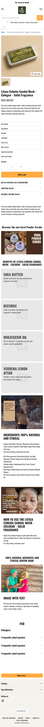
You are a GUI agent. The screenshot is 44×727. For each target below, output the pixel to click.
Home (3, 32)
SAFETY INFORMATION (22, 720)
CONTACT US (36, 718)
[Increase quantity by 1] (21, 167)
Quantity (3, 162)
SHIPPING (20, 718)
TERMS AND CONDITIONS (8, 718)
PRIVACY (27, 718)
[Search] (40, 17)
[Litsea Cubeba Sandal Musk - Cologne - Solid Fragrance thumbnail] (5, 82)
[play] (22, 242)
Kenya (21, 711)
